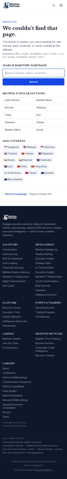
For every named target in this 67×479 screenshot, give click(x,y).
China (22, 166)
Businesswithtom (44, 470)
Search (33, 81)
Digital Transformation (14, 281)
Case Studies (10, 391)
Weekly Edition (13, 129)
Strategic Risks (43, 263)
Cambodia (44, 160)
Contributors (9, 372)
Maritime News (44, 100)
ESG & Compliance (12, 258)
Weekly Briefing (44, 254)
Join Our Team (10, 343)
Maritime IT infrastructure (16, 276)
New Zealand (13, 179)
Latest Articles (12, 100)
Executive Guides (44, 258)
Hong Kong (39, 166)
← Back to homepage (15, 194)
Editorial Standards (13, 395)
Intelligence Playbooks (15, 321)
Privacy (7, 412)
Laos (8, 166)
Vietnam (27, 153)
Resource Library (12, 307)
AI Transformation (44, 267)
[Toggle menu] (61, 5)
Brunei (9, 160)
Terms (6, 416)
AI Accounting (10, 263)
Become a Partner (45, 355)
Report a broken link (41, 194)
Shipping (41, 107)
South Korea (12, 172)
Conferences (42, 316)
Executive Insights (45, 272)
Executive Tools (11, 312)
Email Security (42, 285)
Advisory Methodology (15, 377)
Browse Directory (44, 343)
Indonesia (47, 147)
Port (38, 114)
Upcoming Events (44, 307)
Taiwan (30, 172)
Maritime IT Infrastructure (48, 276)
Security (9, 107)
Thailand (10, 153)
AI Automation (10, 249)
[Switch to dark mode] (54, 5)
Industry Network (12, 316)
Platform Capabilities (13, 386)
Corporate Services (13, 267)
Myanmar (25, 160)
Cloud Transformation (47, 281)
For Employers (10, 347)
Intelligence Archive (46, 294)
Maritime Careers (12, 338)
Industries (40, 290)
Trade (8, 114)
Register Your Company (48, 338)
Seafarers (10, 122)
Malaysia (29, 147)
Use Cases (8, 285)
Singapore (11, 147)
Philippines (45, 153)
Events (39, 129)
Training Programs (45, 312)
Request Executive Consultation (13, 406)
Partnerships (9, 325)
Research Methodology (15, 400)
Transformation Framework (17, 382)
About (6, 368)
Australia (47, 172)
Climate (40, 122)
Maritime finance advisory (16, 272)
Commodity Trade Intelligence (45, 349)
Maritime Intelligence (46, 249)
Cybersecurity (10, 254)
